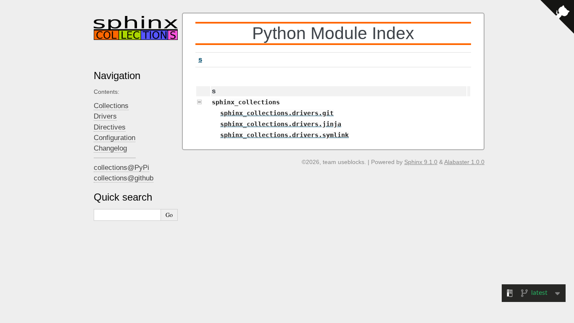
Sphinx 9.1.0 (420, 162)
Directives (110, 127)
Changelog (110, 148)
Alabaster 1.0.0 (464, 162)
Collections (111, 106)
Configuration (114, 138)
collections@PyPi (121, 168)
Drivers (105, 116)
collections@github (123, 178)
